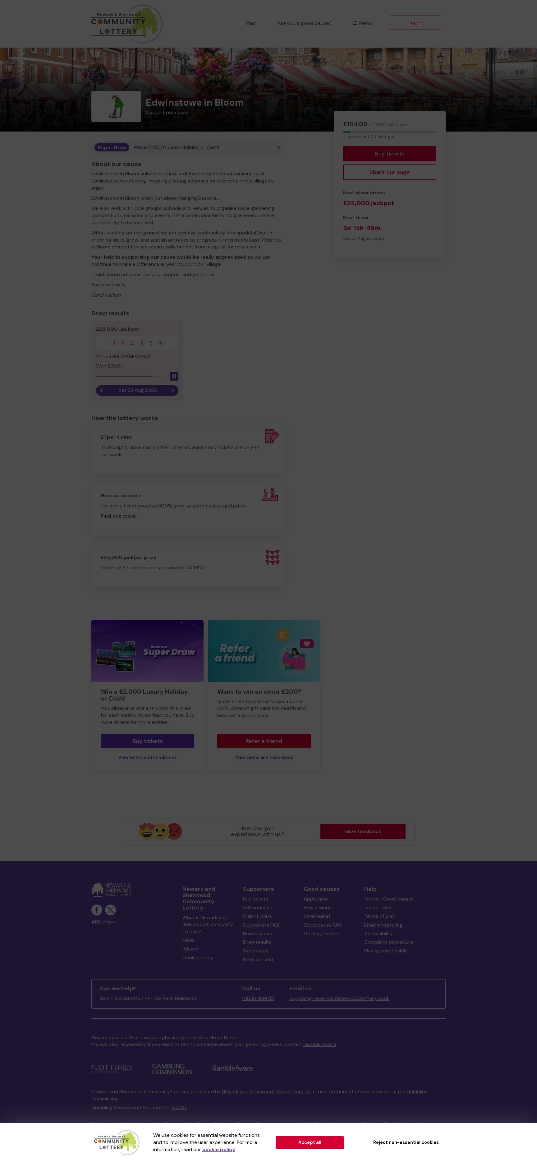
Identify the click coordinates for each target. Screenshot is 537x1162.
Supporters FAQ (261, 925)
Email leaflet (317, 916)
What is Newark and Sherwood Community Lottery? (207, 924)
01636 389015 (258, 998)
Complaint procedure (388, 942)
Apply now (316, 899)
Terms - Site (378, 907)
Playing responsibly (386, 950)
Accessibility (378, 933)
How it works (257, 933)
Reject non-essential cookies (406, 1142)
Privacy (190, 949)
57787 (179, 1107)
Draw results (257, 942)
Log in (415, 22)
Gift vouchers (258, 907)
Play (251, 23)
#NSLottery (103, 922)
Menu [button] (365, 23)
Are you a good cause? (304, 23)
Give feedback (363, 831)
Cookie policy (197, 957)
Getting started (322, 933)
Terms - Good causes (389, 899)
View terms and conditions (147, 757)
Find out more (118, 516)
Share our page (389, 172)
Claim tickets (257, 916)
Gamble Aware (319, 1044)
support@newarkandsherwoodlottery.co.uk (339, 998)
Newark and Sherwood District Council (265, 1091)
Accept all (309, 1142)
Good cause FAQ (323, 925)
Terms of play (379, 916)
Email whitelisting (383, 925)
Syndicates (255, 950)
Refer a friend (264, 741)
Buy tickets (390, 153)
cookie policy (218, 1149)
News (188, 940)
